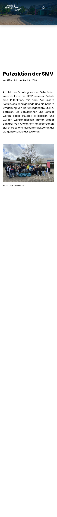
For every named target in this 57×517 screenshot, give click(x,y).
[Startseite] (10, 8)
